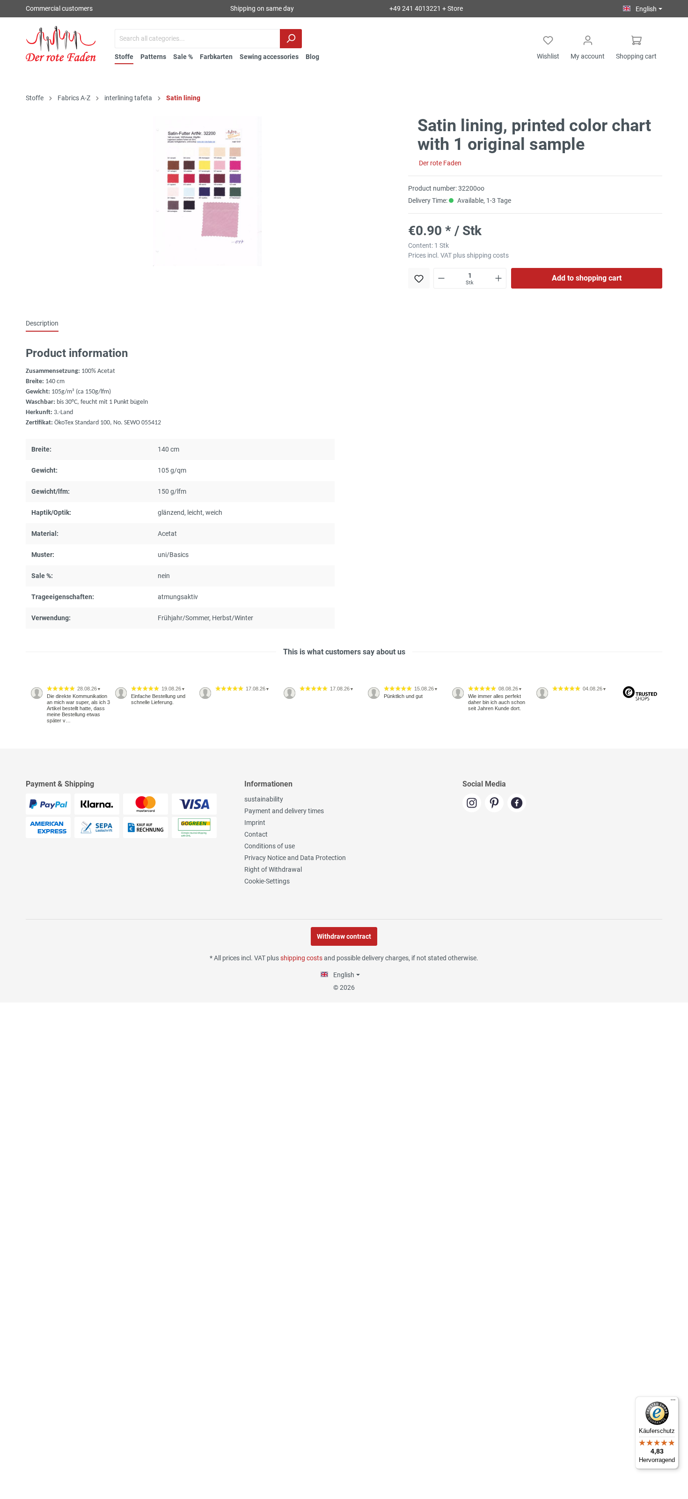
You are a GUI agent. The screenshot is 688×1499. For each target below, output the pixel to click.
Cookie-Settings (267, 881)
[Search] (291, 38)
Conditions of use (269, 846)
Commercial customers (59, 8)
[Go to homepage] (61, 43)
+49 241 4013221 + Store (426, 8)
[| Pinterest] (496, 804)
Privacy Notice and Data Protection (295, 857)
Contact (256, 834)
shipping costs (301, 958)
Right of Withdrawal (273, 869)
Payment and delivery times (284, 811)
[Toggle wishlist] (419, 278)
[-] (441, 278)
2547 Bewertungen (54, 745)
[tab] (42, 323)
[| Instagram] (473, 804)
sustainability (263, 799)
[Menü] (673, 1402)
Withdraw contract (344, 936)
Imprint (254, 822)
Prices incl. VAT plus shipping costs (458, 255)
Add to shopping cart (587, 278)
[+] (498, 278)
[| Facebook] (517, 804)
